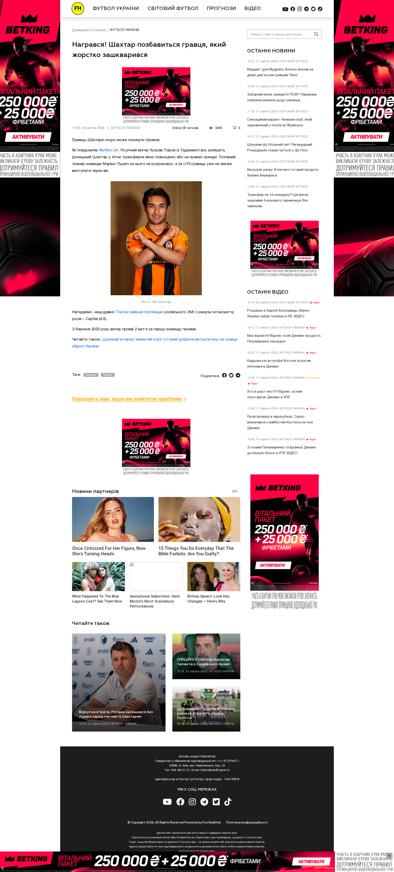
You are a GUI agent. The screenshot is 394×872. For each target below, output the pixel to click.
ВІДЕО (252, 8)
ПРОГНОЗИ (221, 8)
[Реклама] (197, 861)
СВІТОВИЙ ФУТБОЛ (173, 8)
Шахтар (91, 375)
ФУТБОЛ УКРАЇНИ (116, 8)
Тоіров (107, 375)
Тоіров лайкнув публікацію (139, 312)
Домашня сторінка (89, 30)
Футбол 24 (108, 150)
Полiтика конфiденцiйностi (247, 822)
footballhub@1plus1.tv (215, 770)
